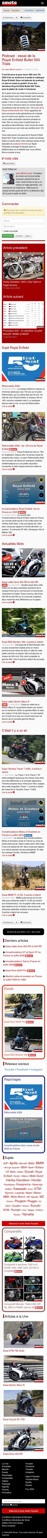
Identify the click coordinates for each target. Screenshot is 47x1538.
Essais (9, 988)
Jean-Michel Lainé (12, 69)
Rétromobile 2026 (11, 385)
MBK (6, 1196)
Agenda (5, 1486)
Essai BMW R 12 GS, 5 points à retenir (21, 894)
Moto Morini (18, 1196)
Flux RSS (29, 1489)
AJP (5, 1163)
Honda (36, 1180)
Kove (30, 1189)
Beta (31, 1163)
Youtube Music (32, 1479)
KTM (37, 1188)
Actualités (6, 1466)
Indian (8, 1188)
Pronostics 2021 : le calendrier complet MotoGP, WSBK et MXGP (22, 332)
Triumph (15, 1210)
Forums (5, 1489)
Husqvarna (23, 1184)
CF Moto (11, 1171)
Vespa (31, 1209)
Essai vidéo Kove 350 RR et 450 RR (20, 582)
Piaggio (32, 1201)
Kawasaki (20, 1188)
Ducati (29, 1171)
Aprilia (14, 1163)
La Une (5, 1463)
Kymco (9, 1193)
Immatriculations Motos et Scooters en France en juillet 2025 (21, 833)
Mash (29, 1193)
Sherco (25, 1205)
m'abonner (39, 10)
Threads (29, 1469)
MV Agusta (32, 1196)
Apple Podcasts (32, 1476)
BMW (40, 1162)
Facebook (22, 1069)
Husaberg (9, 1184)
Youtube (9, 1069)
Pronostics (6, 1492)
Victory (39, 1209)
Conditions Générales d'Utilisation (17, 1517)
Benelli (23, 1163)
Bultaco (39, 1167)
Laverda (19, 1193)
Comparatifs (13, 1231)
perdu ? (28, 236)
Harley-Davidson (18, 1180)
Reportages (12, 1079)
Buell (31, 1167)
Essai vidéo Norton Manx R (15, 701)
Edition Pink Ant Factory (12, 1522)
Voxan (16, 1214)
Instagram (37, 1069)
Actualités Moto (13, 543)
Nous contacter (8, 1525)
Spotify (28, 1482)
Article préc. (9, 17)
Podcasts (6, 1483)
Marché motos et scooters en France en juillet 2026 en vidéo (22, 977)
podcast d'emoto (20, 143)
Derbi (20, 1171)
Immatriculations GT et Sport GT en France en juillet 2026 (22, 953)
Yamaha (28, 1214)
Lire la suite (7, 406)
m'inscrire (19, 236)
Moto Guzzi (36, 1176)
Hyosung (37, 1184)
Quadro (16, 1205)
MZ (42, 1196)
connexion (29, 10)
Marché (5, 1469)
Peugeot (20, 1201)
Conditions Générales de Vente (16, 1519)
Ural (24, 1210)
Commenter (26, 17)
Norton (10, 1201)
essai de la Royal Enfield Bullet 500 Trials (23, 109)
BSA (24, 1167)
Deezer (28, 1485)
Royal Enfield (9, 163)
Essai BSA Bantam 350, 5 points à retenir (22, 641)
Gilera (24, 1176)
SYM (6, 1210)
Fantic (17, 1176)
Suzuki (35, 1205)
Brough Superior (12, 1167)
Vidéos (5, 1480)
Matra (37, 1193)
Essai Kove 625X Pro (16, 970)
